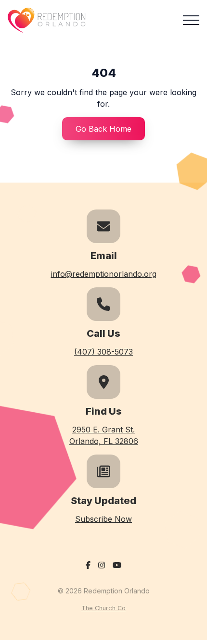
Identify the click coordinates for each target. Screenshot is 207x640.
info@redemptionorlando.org (103, 274)
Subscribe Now (103, 519)
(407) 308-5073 (103, 352)
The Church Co (103, 608)
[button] (191, 20)
